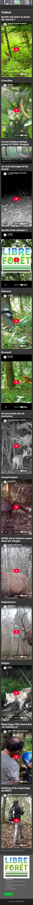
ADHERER (8, 894)
